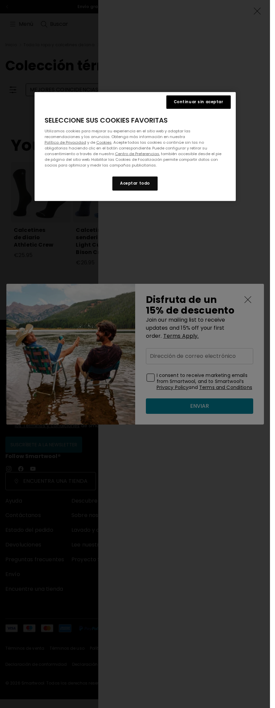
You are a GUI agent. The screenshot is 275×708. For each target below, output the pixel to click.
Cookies (104, 142)
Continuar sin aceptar (198, 102)
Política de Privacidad (65, 142)
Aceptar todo (135, 183)
